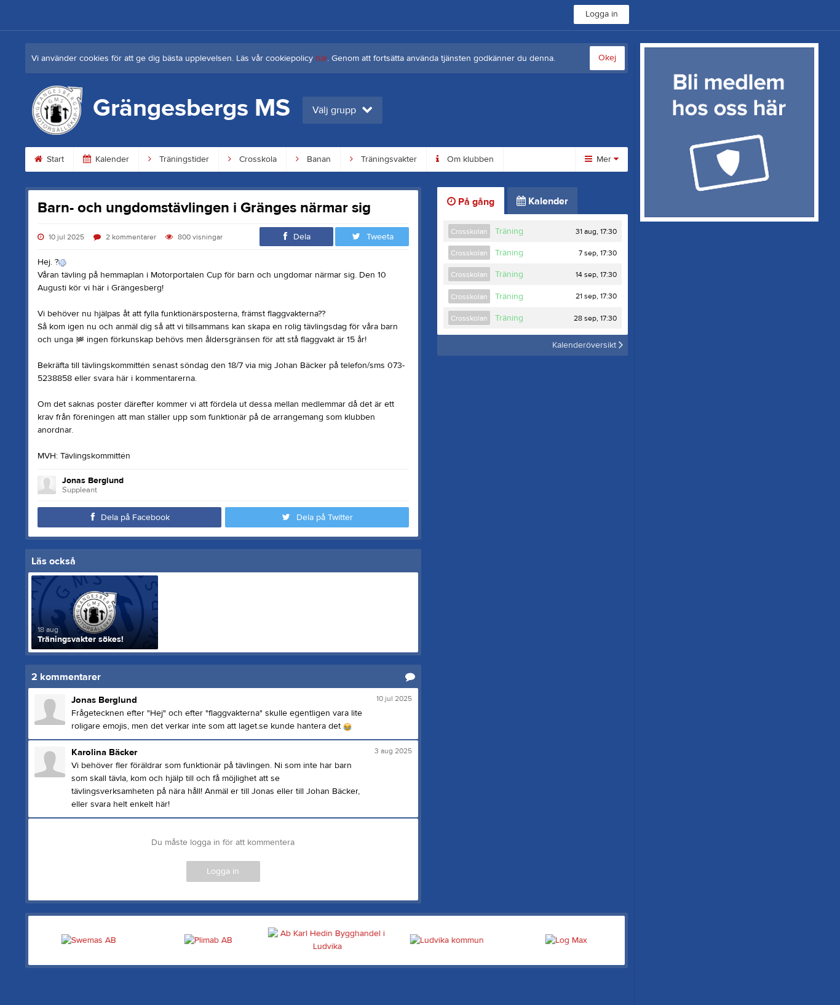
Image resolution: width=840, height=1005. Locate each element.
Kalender (111, 159)
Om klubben (469, 159)
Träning (509, 231)
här (321, 58)
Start (54, 159)
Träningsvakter (388, 159)
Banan (317, 159)
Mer (604, 159)
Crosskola (257, 159)
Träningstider (183, 159)
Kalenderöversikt (585, 345)
